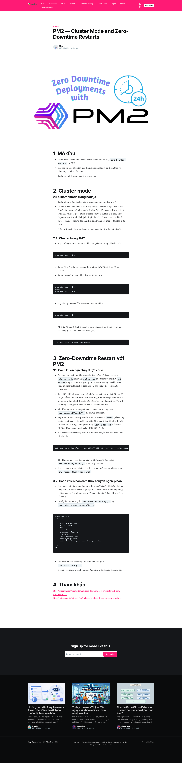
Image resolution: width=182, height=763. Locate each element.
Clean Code (102, 4)
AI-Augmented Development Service (101, 745)
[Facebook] (140, 4)
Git (42, 4)
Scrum (122, 4)
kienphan (35, 726)
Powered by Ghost (148, 742)
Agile (114, 4)
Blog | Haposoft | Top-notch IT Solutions (40, 742)
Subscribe (149, 6)
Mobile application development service (114, 742)
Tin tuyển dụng (47, 7)
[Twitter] (140, 6)
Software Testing (86, 4)
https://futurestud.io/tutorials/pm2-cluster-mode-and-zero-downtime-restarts (87, 597)
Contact (76, 742)
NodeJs (56, 26)
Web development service (90, 742)
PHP (63, 4)
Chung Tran (81, 726)
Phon (61, 46)
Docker (72, 4)
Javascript (52, 4)
